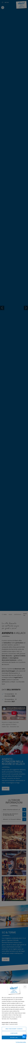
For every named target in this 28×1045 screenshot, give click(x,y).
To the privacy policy (21, 1042)
